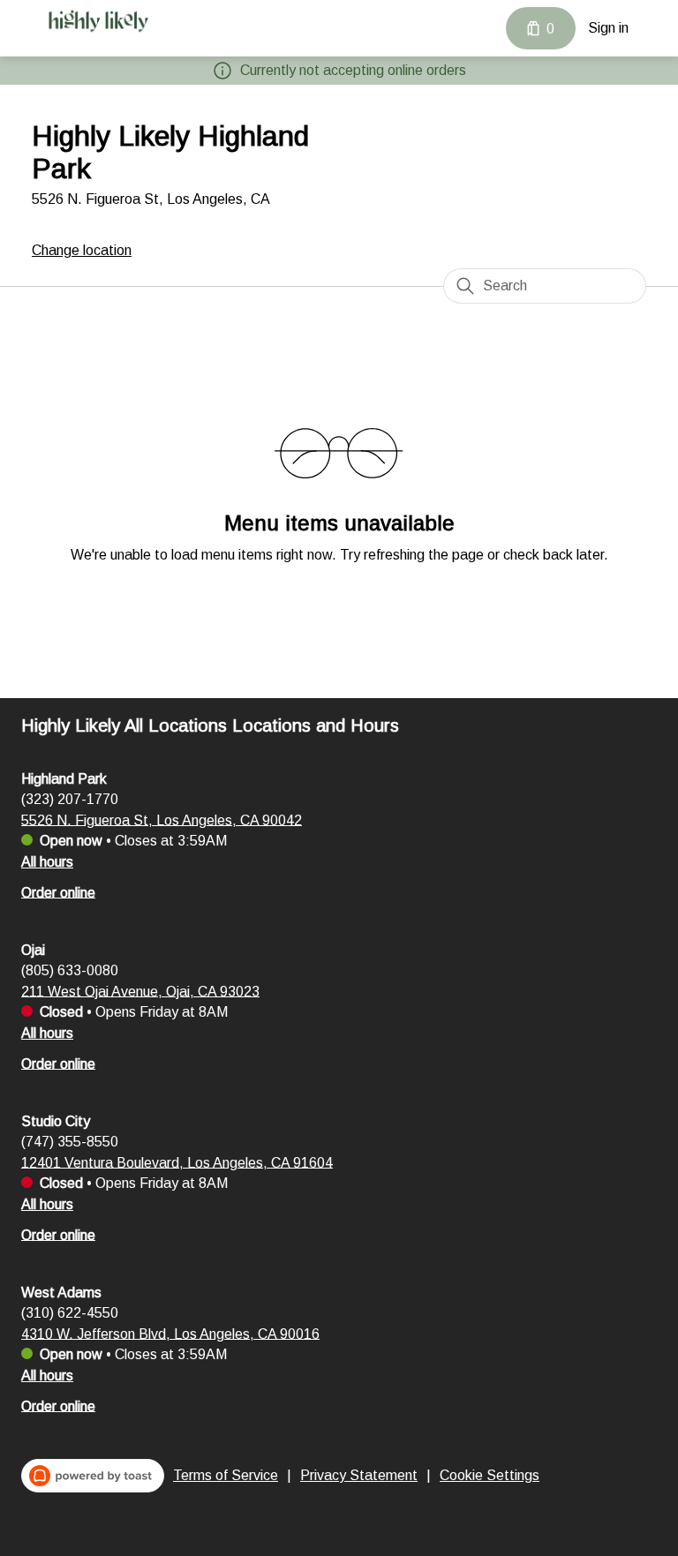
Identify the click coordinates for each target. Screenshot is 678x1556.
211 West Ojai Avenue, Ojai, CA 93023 (140, 990)
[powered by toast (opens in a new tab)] (92, 1475)
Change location (82, 250)
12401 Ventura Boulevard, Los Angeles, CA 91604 (177, 1161)
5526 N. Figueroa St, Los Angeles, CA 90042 (161, 819)
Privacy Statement (359, 1475)
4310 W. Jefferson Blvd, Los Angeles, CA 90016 (170, 1333)
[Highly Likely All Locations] (98, 21)
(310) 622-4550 (69, 1311)
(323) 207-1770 (69, 798)
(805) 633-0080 (69, 969)
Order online (58, 891)
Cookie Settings (489, 1475)
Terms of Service (225, 1475)
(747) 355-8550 (69, 1140)
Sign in (608, 27)
